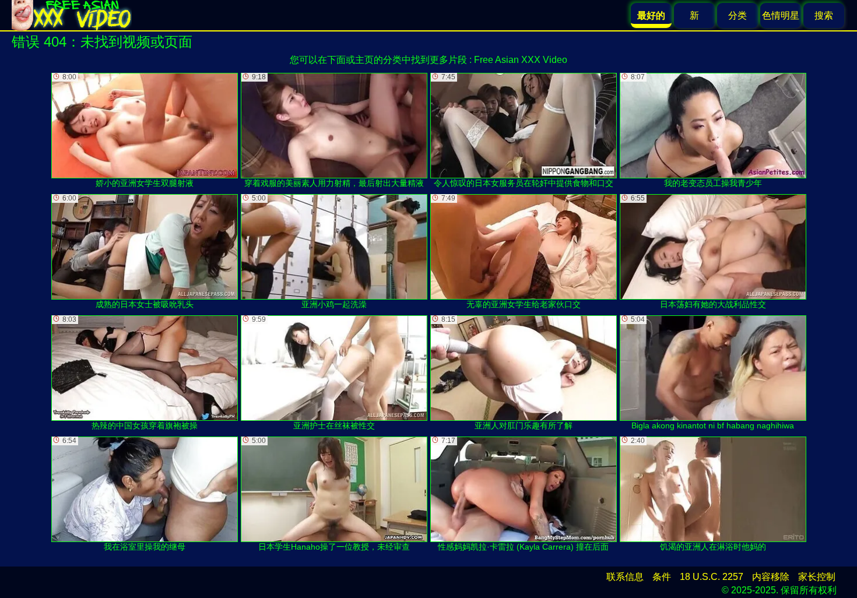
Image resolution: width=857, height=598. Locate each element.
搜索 (823, 15)
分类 (737, 15)
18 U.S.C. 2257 (711, 577)
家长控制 (816, 577)
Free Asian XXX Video (520, 60)
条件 (661, 577)
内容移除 (770, 577)
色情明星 (780, 15)
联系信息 (625, 577)
